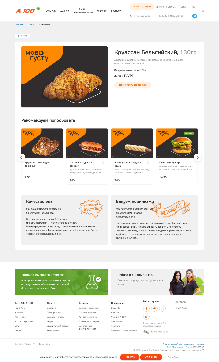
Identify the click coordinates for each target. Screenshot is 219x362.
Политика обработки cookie (124, 331)
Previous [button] (21, 157)
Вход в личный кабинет (58, 326)
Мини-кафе (20, 317)
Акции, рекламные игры (83, 11)
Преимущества (54, 313)
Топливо (19, 313)
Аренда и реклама (88, 317)
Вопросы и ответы (55, 317)
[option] (42, 156)
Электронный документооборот (87, 327)
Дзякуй (64, 11)
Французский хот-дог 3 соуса (127, 164)
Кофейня (102, 11)
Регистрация (53, 331)
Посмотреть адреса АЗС (133, 85)
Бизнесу (116, 11)
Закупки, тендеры (87, 313)
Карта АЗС (20, 308)
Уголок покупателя (24, 322)
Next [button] (197, 157)
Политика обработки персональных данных (183, 344)
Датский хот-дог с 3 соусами (81, 164)
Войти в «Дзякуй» (167, 7)
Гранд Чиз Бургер (169, 163)
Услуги (18, 326)
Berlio (183, 7)
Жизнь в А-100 (118, 317)
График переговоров (89, 322)
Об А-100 (115, 308)
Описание (51, 308)
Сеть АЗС (51, 11)
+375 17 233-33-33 (141, 16)
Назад (24, 36)
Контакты (115, 326)
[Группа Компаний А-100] (189, 302)
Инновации (116, 322)
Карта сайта (44, 344)
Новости (115, 313)
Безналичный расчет (89, 308)
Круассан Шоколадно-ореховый (38, 164)
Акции (18, 331)
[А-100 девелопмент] (189, 308)
